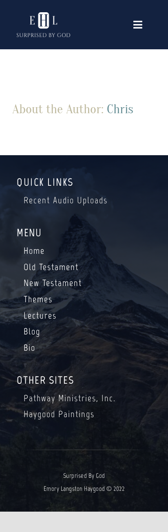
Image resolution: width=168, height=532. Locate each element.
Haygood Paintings (59, 414)
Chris (120, 109)
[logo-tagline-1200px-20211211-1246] (43, 16)
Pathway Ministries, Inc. (70, 398)
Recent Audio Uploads (66, 200)
